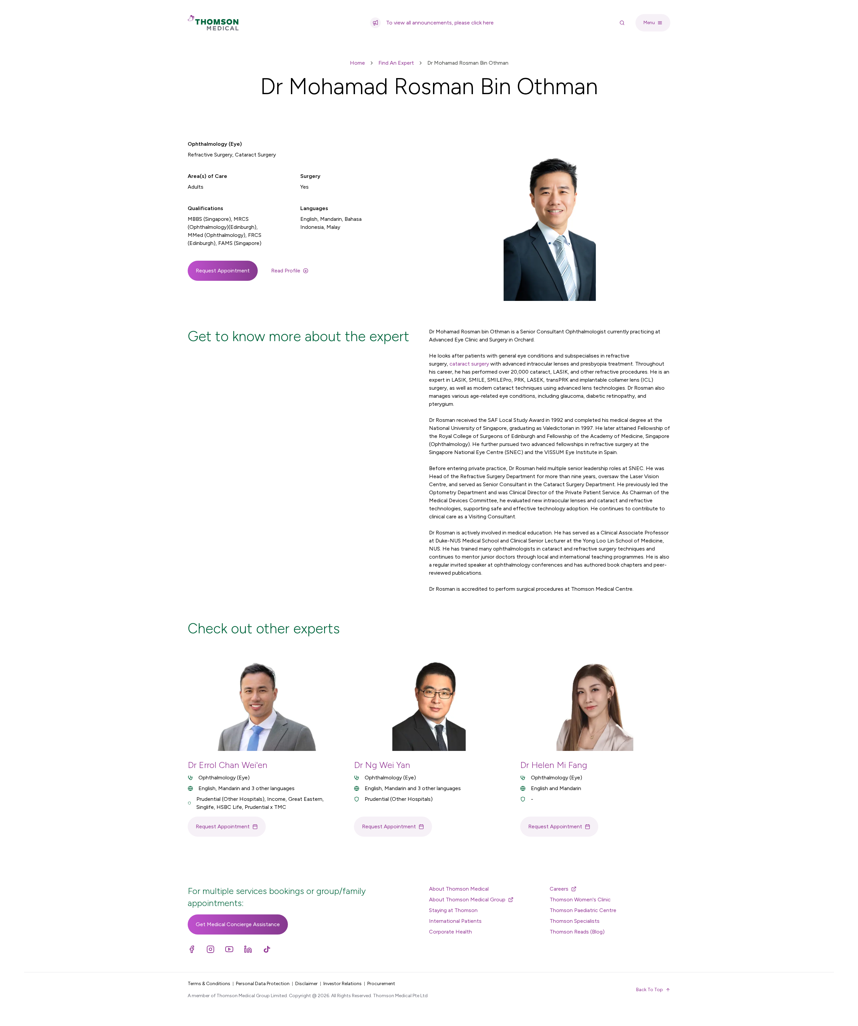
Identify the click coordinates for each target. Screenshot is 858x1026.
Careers (559, 889)
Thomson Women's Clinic (580, 899)
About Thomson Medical (459, 889)
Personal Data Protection (263, 983)
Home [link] (357, 63)
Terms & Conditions (209, 983)
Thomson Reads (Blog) (577, 931)
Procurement (381, 983)
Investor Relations (342, 983)
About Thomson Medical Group (467, 899)
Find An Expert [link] (396, 63)
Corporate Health (450, 931)
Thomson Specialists (575, 921)
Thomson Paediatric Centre (583, 910)
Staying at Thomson (453, 910)
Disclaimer (306, 983)
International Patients (455, 921)
